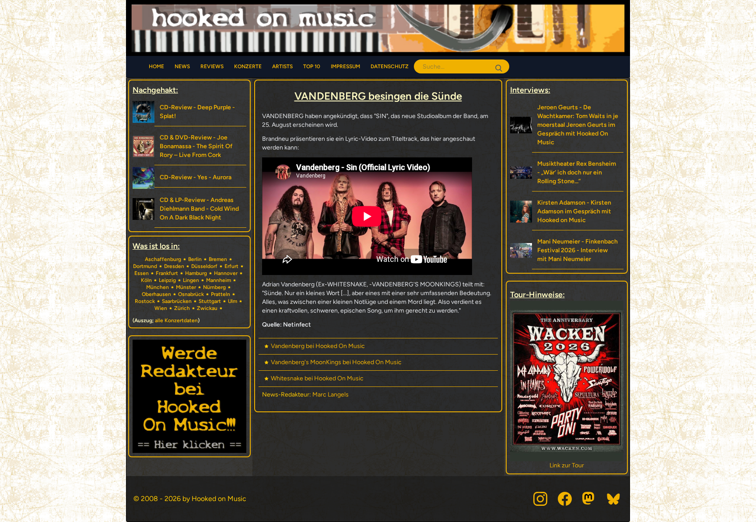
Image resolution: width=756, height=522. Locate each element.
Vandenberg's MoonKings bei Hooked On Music (336, 362)
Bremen (218, 259)
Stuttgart (210, 301)
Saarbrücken (177, 301)
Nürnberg (214, 287)
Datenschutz (390, 66)
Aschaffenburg (163, 259)
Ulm (232, 301)
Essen (141, 273)
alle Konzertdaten (176, 320)
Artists (282, 66)
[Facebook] (565, 499)
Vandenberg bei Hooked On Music (318, 346)
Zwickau (207, 308)
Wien (160, 308)
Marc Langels (330, 394)
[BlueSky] (614, 499)
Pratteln (220, 294)
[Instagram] (540, 499)
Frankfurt (167, 273)
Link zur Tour (567, 465)
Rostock (145, 301)
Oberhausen (156, 294)
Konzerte (248, 66)
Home (156, 66)
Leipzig (167, 280)
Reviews (212, 66)
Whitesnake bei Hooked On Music (317, 378)
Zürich (182, 308)
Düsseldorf (204, 266)
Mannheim (218, 280)
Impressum (345, 66)
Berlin (195, 259)
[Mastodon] (589, 499)
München (157, 287)
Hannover (226, 273)
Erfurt (231, 266)
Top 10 (311, 66)
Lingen (191, 280)
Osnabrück (191, 294)
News (182, 66)
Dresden (174, 266)
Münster (186, 287)
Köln (146, 280)
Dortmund (145, 266)
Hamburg (196, 273)
